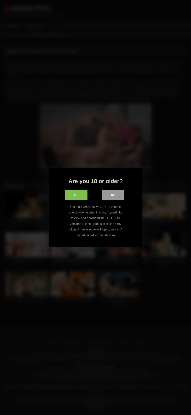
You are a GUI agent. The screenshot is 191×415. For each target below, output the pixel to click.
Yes (76, 195)
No (113, 195)
